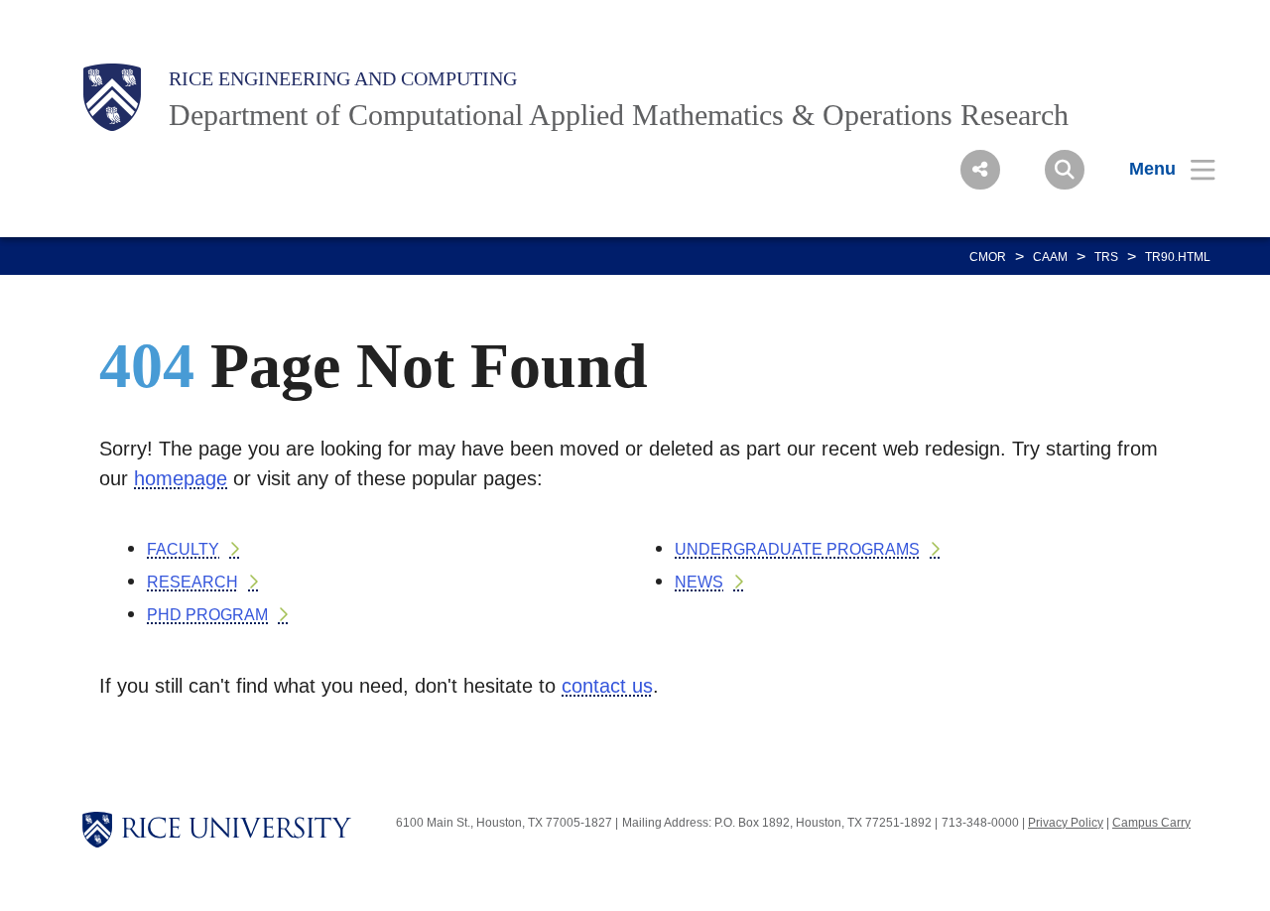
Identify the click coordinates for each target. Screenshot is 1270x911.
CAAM (1050, 257)
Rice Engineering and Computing (343, 78)
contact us (607, 686)
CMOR (987, 257)
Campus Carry (1151, 823)
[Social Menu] (980, 170)
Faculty (183, 549)
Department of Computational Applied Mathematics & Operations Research (619, 114)
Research (192, 582)
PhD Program (207, 614)
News (699, 582)
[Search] (1064, 170)
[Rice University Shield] (112, 97)
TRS (1106, 257)
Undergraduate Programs (797, 549)
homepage (180, 478)
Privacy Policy (1065, 823)
